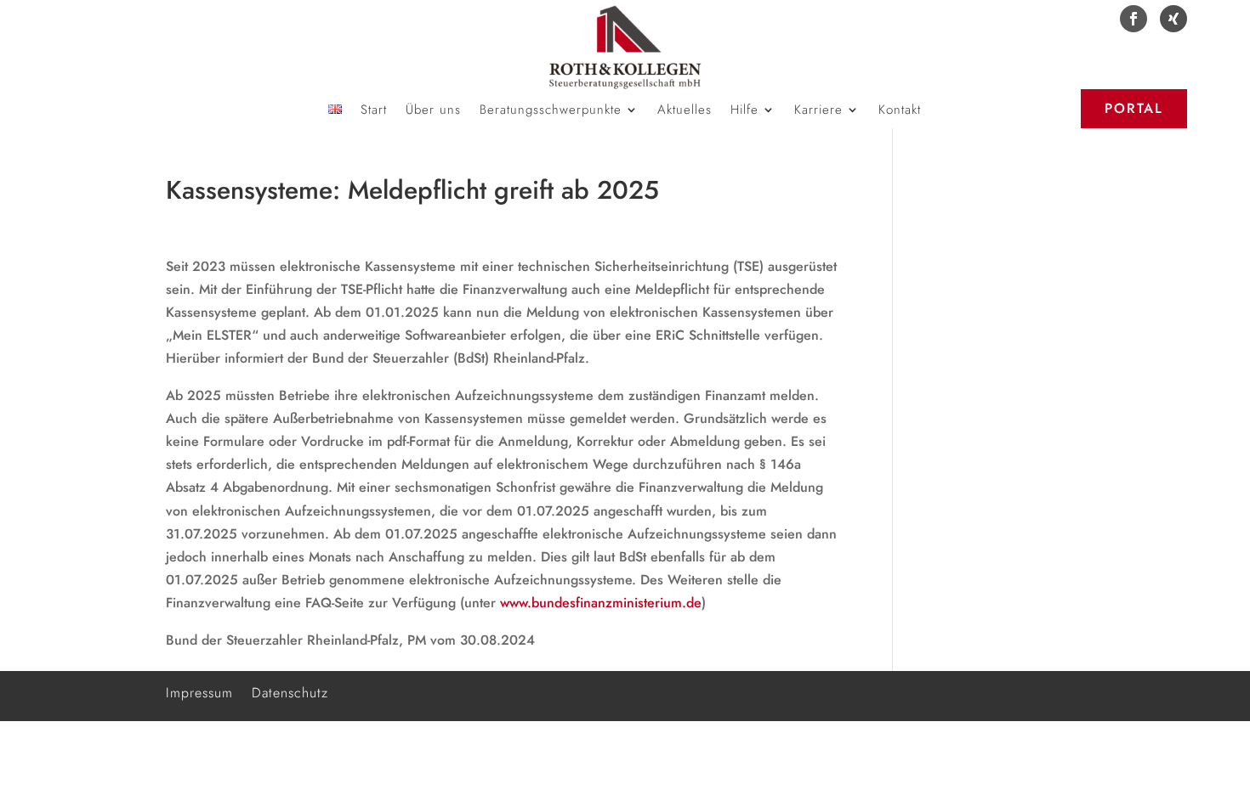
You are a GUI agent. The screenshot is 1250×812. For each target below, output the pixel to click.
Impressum (199, 691)
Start (374, 111)
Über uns (433, 111)
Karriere (818, 111)
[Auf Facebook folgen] (1133, 18)
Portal (1134, 108)
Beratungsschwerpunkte (551, 111)
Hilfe (744, 111)
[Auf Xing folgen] (1173, 18)
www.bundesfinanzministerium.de (601, 602)
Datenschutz (290, 691)
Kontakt (899, 111)
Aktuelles (684, 111)
